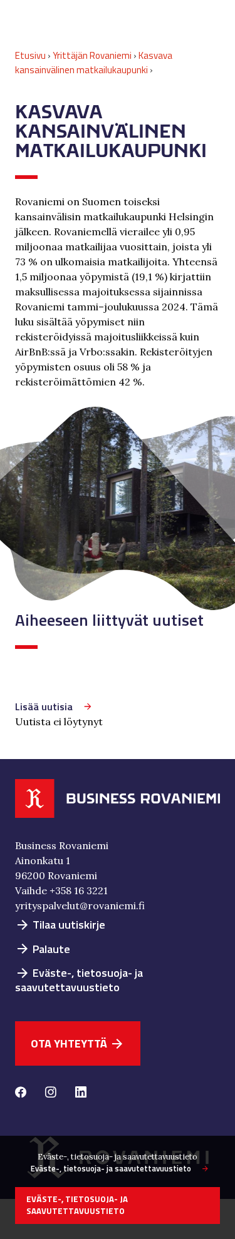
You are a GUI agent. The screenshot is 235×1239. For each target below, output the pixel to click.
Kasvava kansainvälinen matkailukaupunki (93, 62)
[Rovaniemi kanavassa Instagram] (50, 1093)
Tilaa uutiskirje (60, 924)
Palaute (42, 949)
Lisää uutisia (44, 706)
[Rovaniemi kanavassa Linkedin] (80, 1093)
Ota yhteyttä (78, 1043)
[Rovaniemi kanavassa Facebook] (20, 1093)
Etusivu (30, 55)
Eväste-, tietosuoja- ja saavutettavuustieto (79, 980)
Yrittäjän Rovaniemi (92, 55)
